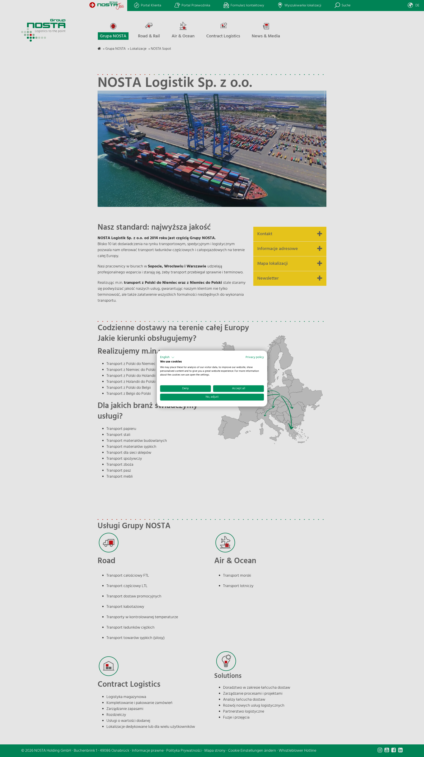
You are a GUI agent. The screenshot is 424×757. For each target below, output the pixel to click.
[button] (167, 357)
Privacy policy (255, 357)
